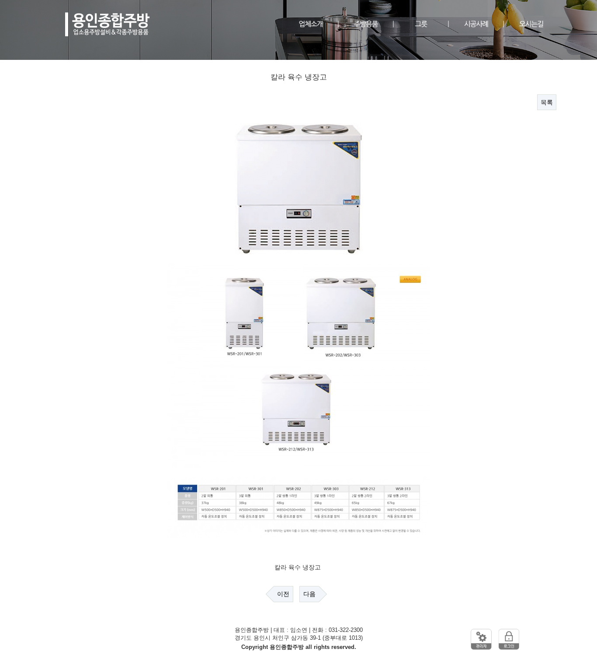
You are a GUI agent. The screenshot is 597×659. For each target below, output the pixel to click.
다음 (309, 593)
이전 (283, 593)
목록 (547, 102)
